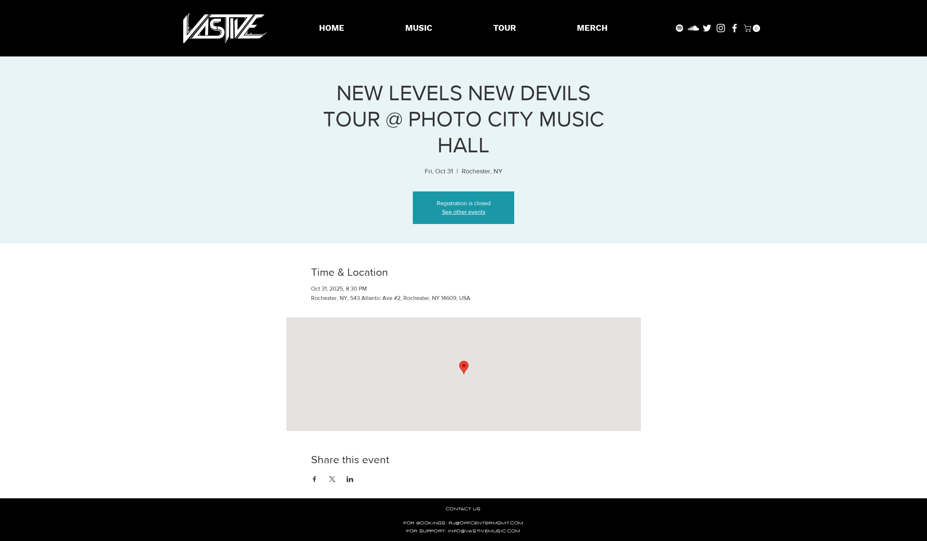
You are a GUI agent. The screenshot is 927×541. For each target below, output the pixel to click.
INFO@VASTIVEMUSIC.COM (484, 530)
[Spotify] (679, 28)
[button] (753, 28)
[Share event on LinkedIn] (350, 479)
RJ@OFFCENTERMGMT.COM (486, 522)
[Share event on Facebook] (314, 479)
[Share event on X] (332, 479)
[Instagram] (720, 28)
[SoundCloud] (693, 28)
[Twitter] (707, 28)
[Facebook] (734, 28)
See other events (463, 212)
